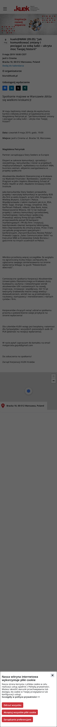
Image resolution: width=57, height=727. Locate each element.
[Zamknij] (52, 675)
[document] (28, 699)
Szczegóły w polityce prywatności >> (21, 697)
